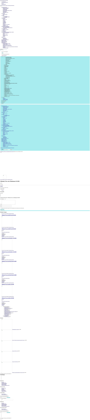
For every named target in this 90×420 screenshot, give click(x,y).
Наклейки (5, 70)
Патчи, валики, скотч (5, 12)
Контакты (4, 98)
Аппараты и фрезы (4, 30)
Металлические (5, 137)
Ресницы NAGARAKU (6, 106)
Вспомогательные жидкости (5, 39)
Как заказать (3, 102)
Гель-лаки (3, 15)
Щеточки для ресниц (5, 8)
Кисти (4, 33)
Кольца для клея (8, 59)
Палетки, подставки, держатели (7, 44)
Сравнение (3, 389)
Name (1, 205)
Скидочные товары (4, 100)
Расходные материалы (4, 141)
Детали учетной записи (4, 394)
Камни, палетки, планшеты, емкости (7, 10)
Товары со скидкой (4, 391)
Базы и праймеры (5, 14)
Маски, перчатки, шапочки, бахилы (7, 45)
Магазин (3, 3)
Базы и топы (3, 13)
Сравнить (1, 186)
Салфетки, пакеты (6, 92)
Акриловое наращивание (9, 75)
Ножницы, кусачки (5, 35)
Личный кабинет (4, 4)
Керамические (5, 38)
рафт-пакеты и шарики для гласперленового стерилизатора (12, 95)
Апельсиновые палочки (6, 32)
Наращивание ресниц (4, 7)
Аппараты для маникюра (7, 80)
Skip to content (6, 0)
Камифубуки (4, 22)
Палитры (5, 94)
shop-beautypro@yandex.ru (5, 2)
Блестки (4, 18)
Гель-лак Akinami (6, 65)
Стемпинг (4, 21)
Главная (1, 151)
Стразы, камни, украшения (6, 24)
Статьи (2, 103)
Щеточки (4, 47)
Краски (4, 122)
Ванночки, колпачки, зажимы (6, 43)
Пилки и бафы (3, 127)
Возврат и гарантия (5, 99)
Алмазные (4, 37)
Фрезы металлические (7, 82)
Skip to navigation (2, 0)
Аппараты (4, 31)
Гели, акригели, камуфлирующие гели (7, 27)
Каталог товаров (4, 56)
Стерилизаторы (3, 42)
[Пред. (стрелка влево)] (0, 419)
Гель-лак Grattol (5, 17)
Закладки (3, 388)
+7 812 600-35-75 (4, 1)
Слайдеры (4, 20)
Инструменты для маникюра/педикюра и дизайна (10, 83)
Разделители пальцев (7, 96)
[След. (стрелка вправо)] (1, 419)
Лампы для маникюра (4, 41)
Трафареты (5, 73)
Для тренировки (8, 61)
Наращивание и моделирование (5, 26)
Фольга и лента (5, 19)
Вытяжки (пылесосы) (4, 139)
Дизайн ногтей (3, 116)
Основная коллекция (6, 115)
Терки (4, 34)
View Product (3, 234)
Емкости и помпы (4, 40)
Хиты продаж (3, 101)
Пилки (5, 79)
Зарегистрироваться (4, 55)
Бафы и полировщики (5, 29)
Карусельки (5, 69)
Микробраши (4, 11)
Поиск (11, 149)
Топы (3, 113)
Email (1, 206)
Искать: (3, 149)
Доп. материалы (5, 28)
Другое (4, 36)
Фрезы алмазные (6, 81)
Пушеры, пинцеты (6, 85)
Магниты (4, 134)
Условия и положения (4, 383)
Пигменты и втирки (5, 25)
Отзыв (1, 204)
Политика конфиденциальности (5, 385)
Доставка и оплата (4, 403)
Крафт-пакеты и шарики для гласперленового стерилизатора (10, 46)
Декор (4, 118)
